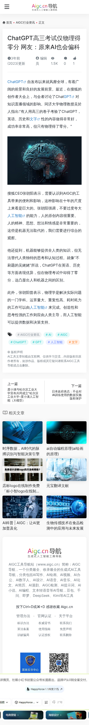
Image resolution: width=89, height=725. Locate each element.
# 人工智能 (55, 342)
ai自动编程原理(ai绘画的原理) (64, 451)
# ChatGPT (18, 342)
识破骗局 (23, 635)
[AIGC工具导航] (44, 7)
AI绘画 (51, 575)
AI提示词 (67, 585)
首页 (9, 22)
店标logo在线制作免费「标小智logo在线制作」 (21, 488)
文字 (33, 119)
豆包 (70, 590)
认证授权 (44, 635)
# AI (48, 334)
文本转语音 (41, 590)
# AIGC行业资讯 (28, 334)
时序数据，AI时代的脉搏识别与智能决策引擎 (21, 451)
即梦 (25, 595)
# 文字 (73, 342)
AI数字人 (22, 580)
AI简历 (20, 585)
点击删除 (22, 365)
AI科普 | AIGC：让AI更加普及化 (21, 525)
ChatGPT (15, 81)
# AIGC (62, 334)
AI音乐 (65, 580)
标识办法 (23, 623)
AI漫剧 (34, 585)
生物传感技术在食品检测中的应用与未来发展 (65, 525)
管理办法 (23, 616)
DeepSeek (41, 595)
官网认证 (44, 616)
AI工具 (11, 356)
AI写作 (38, 575)
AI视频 (65, 575)
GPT (67, 96)
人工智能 (14, 215)
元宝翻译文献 (57, 485)
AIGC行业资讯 (25, 22)
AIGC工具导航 (20, 564)
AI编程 (24, 590)
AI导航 (58, 590)
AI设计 (38, 580)
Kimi (56, 595)
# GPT (37, 342)
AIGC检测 (49, 585)
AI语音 (51, 580)
